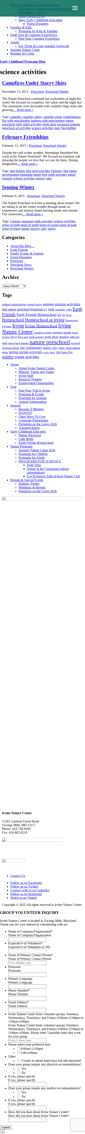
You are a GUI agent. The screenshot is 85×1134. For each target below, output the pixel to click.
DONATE (25, 413)
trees (52, 352)
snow (5, 352)
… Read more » (23, 110)
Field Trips (34, 465)
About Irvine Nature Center (36, 368)
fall (59, 315)
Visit (13, 387)
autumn (48, 304)
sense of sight (11, 225)
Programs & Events (31, 394)
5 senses (15, 221)
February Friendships (25, 137)
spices (51, 228)
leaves (75, 332)
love (44, 174)
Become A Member (31, 409)
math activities (57, 174)
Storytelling (68, 128)
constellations (72, 117)
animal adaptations (14, 304)
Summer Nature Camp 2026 (37, 450)
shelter (61, 348)
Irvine (18, 325)
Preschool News (21, 264)
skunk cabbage (73, 348)
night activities (32, 124)
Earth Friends (19, 250)
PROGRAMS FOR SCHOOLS (40, 461)
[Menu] (75, 8)
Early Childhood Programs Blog (22, 61)
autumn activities (67, 304)
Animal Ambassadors (32, 401)
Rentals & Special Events (26, 480)
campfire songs (52, 117)
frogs (69, 315)
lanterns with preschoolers (48, 120)
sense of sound (49, 225)
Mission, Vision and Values (36, 372)
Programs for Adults (32, 457)
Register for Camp (22, 53)
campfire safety (32, 117)
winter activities (26, 357)
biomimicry (38, 309)
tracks (46, 352)
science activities (42, 128)
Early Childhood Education (28, 431)
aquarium (27, 221)
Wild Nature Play (64, 352)
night (18, 124)
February (57, 171)
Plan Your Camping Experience (39, 38)
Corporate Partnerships (33, 420)
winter (8, 356)
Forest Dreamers (37, 23)
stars (57, 128)
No (23, 1072)
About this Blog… (22, 246)
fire (63, 315)
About (14, 364)
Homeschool (13, 319)
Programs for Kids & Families (38, 31)
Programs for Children (33, 454)
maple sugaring (36, 337)
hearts (37, 174)
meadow (64, 336)
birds (51, 309)
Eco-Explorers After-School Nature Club (53, 476)
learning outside (62, 332)
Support (15, 405)
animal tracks (34, 304)
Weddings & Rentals (32, 487)
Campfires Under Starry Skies (34, 82)
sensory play (44, 178)
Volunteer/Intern (29, 428)
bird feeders (17, 171)
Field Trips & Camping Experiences (33, 35)
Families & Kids (21, 27)
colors (69, 309)
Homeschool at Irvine (45, 319)
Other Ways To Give (32, 416)
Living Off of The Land (15, 336)
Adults (14, 42)
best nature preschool (16, 309)
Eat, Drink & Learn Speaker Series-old (44, 46)
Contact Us (17, 876)
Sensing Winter (18, 187)
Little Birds (26, 439)
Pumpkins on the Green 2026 (38, 424)
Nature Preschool (30, 435)
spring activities (30, 352)
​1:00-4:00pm (29, 1053)
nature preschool (50, 342)
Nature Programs (21, 446)
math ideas (51, 336)
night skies (49, 124)
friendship (26, 174)
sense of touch (11, 228)
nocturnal (75, 343)
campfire (15, 117)
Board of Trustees (30, 379)
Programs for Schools (33, 398)
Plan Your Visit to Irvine (34, 390)
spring (13, 352)
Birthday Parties (29, 483)
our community (31, 347)
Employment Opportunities (36, 383)
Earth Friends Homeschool (37, 315)
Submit (6, 1127)
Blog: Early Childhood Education (40, 20)
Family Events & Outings (27, 253)
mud (4, 343)
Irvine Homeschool (41, 326)
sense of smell (29, 225)
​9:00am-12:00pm (32, 1048)
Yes (23, 1068)
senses (25, 228)
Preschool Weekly (57, 91)
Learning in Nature (43, 332)
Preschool (37, 91)
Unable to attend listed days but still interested (51, 1060)
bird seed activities (38, 171)
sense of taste (68, 225)
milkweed (74, 337)
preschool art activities (16, 128)
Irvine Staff (26, 375)
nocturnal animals (68, 124)
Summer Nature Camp (25, 50)
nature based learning (18, 343)
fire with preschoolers (16, 120)
